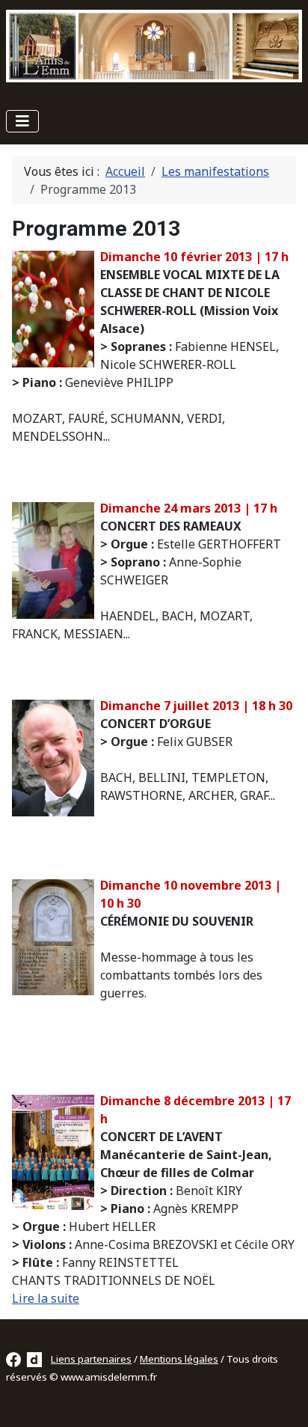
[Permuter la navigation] (22, 121)
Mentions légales (179, 1359)
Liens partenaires (91, 1359)
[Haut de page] (282, 1399)
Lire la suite (45, 1298)
